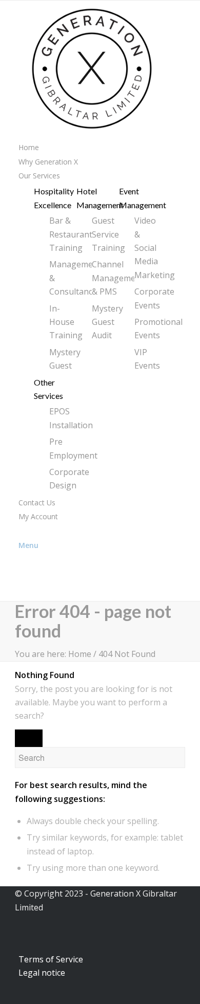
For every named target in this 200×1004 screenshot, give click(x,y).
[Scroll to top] (3, 997)
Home (79, 654)
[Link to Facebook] (21, 583)
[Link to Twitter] (21, 569)
